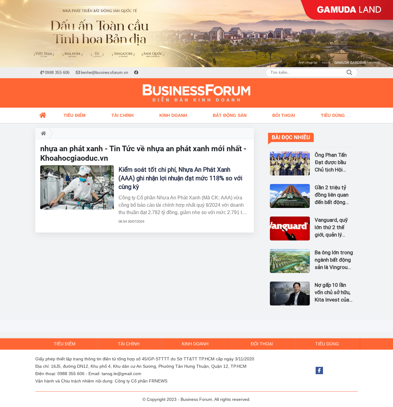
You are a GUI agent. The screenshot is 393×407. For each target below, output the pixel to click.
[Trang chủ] (43, 115)
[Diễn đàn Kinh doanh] (196, 93)
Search (349, 72)
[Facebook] (319, 370)
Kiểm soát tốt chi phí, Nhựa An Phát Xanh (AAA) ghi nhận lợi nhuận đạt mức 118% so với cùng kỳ (180, 178)
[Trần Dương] (196, 33)
